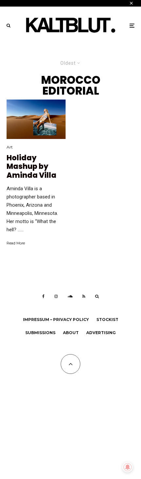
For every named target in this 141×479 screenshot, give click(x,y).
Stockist (107, 319)
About (71, 332)
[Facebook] (43, 296)
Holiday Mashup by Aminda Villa (31, 167)
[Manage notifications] (127, 467)
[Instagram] (56, 296)
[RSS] (83, 296)
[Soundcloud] (70, 296)
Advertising (101, 332)
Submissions (40, 332)
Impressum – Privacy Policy (56, 319)
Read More (16, 243)
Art (10, 147)
